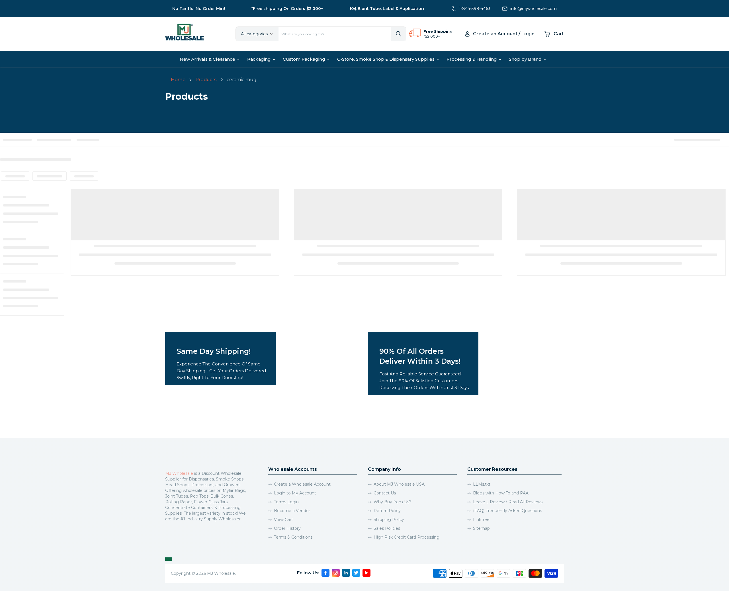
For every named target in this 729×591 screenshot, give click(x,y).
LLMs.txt (481, 484)
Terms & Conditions (293, 537)
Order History (287, 528)
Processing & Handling (472, 59)
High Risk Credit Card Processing (406, 537)
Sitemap (481, 528)
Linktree (481, 519)
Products (206, 79)
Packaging (259, 59)
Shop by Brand (526, 59)
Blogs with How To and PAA (501, 493)
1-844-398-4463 (474, 8)
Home (178, 79)
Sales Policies (387, 528)
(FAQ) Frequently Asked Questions (507, 510)
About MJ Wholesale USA (399, 484)
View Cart (283, 519)
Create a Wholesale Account (302, 484)
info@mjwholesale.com (533, 8)
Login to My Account (295, 493)
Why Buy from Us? (392, 501)
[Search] (398, 34)
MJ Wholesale (179, 473)
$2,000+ (432, 36)
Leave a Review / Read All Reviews (507, 501)
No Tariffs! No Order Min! (198, 8)
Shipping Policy (389, 519)
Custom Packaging (304, 59)
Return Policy (387, 510)
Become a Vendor (292, 510)
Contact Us (385, 493)
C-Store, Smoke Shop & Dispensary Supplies (386, 59)
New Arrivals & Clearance (208, 59)
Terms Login (286, 501)
